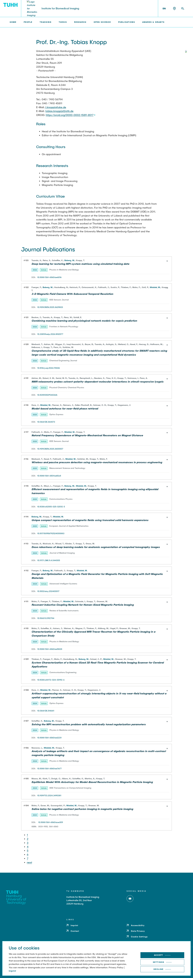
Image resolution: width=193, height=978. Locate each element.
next (29, 862)
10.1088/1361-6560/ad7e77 (49, 768)
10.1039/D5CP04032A (47, 395)
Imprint (12, 970)
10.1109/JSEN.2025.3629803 (50, 307)
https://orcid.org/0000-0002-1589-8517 (69, 115)
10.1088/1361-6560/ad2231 (49, 737)
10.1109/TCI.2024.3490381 (49, 795)
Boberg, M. (69, 260)
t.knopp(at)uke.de (55, 107)
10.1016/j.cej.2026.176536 (48, 368)
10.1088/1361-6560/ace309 (50, 822)
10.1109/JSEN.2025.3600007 (50, 449)
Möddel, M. (155, 287)
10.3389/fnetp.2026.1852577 (50, 334)
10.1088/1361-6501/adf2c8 (49, 475)
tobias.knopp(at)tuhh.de (59, 111)
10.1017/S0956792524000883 (50, 533)
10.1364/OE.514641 (45, 710)
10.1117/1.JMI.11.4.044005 (48, 560)
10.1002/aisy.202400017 (48, 591)
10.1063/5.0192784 (45, 618)
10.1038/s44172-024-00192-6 (50, 680)
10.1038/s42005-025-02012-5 (51, 506)
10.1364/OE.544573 (46, 422)
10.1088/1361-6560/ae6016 (49, 277)
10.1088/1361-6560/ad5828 (49, 649)
